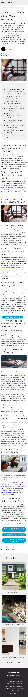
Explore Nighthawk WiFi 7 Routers (14, 529)
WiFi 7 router (4, 187)
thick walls (21, 233)
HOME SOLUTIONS (11, 675)
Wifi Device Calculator (12, 317)
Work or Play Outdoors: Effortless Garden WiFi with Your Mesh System (14, 591)
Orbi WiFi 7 (4, 488)
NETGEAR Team (11, 49)
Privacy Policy (9, 681)
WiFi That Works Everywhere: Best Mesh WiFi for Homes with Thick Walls (14, 656)
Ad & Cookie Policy (17, 681)
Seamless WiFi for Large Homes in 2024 (14, 624)
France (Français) (20, 688)
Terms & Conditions (11, 683)
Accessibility (19, 683)
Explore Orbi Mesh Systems (14, 535)
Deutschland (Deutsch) (18, 686)
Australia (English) (8, 686)
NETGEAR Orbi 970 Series (8, 267)
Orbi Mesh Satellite (20, 487)
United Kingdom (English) (9, 688)
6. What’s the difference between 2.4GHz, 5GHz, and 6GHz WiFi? (14, 115)
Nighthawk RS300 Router (15, 485)
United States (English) (14, 690)
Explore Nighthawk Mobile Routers (14, 540)
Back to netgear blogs (14, 663)
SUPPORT (18, 675)
